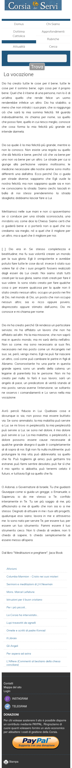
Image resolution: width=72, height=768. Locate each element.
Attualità (19, 46)
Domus (19, 24)
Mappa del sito (13, 687)
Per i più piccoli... (16, 607)
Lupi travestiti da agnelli (21, 622)
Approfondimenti (53, 31)
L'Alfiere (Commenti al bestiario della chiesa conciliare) (33, 663)
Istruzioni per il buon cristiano (24, 599)
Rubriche (53, 39)
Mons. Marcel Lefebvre (21, 592)
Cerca (53, 46)
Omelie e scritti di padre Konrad (26, 630)
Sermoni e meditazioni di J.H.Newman (30, 584)
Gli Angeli (12, 646)
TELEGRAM (19, 706)
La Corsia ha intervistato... (22, 615)
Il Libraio (12, 638)
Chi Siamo (53, 24)
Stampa (13, 761)
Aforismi (12, 569)
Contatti (8, 683)
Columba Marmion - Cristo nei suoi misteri (32, 576)
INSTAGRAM (20, 698)
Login (7, 691)
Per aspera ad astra (19, 653)
